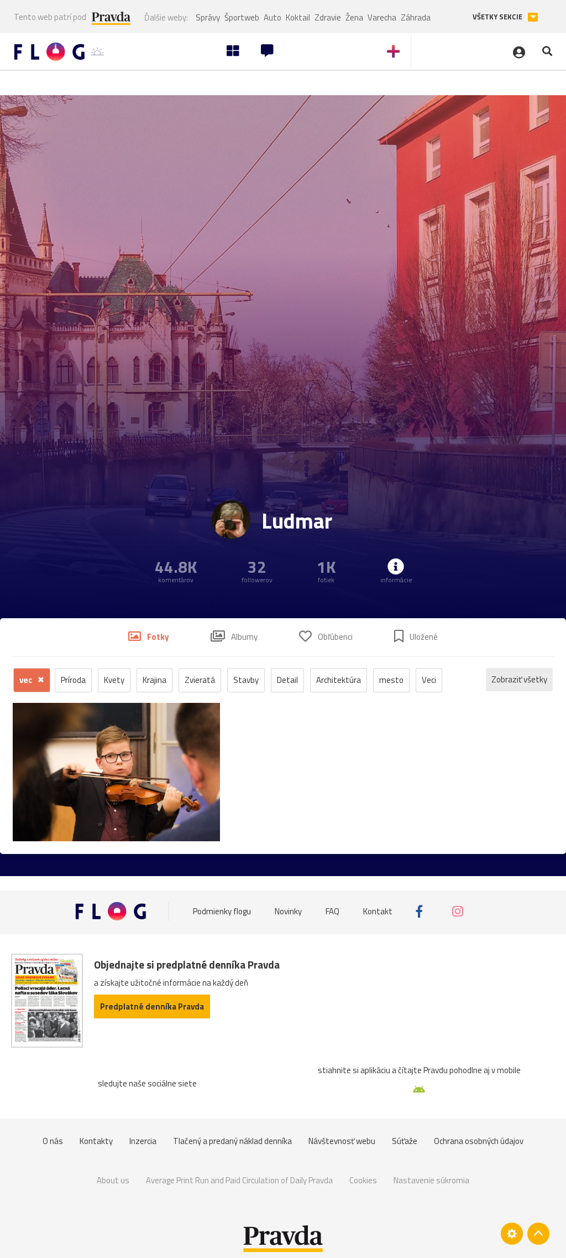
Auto (272, 17)
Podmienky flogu (222, 911)
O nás (53, 1141)
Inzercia (142, 1141)
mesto (391, 680)
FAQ (332, 911)
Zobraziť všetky (519, 679)
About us (113, 1180)
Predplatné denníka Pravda (152, 1006)
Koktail (298, 17)
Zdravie (328, 17)
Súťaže (404, 1141)
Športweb (241, 17)
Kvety (114, 680)
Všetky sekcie (498, 17)
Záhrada (416, 17)
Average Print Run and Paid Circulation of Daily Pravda (239, 1180)
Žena (354, 17)
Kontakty (96, 1141)
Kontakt (377, 911)
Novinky (288, 911)
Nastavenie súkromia (431, 1180)
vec (26, 680)
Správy (208, 17)
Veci (429, 680)
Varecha (382, 17)
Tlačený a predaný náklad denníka (232, 1141)
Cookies (363, 1180)
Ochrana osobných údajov (478, 1141)
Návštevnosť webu (341, 1141)
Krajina (154, 680)
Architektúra (338, 680)
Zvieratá (200, 680)
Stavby (246, 680)
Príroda (73, 680)
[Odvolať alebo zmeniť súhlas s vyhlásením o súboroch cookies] (512, 1234)
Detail (287, 680)
